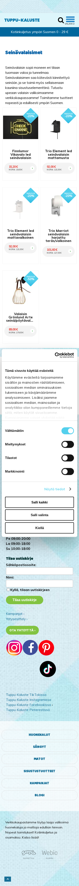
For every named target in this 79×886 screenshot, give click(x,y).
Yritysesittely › (16, 619)
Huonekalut (39, 735)
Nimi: (10, 577)
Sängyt (39, 747)
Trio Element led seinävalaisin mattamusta (58, 154)
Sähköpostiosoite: (21, 565)
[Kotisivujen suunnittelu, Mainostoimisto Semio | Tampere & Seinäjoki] (30, 858)
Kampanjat (39, 783)
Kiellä (39, 528)
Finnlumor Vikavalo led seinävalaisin (20, 154)
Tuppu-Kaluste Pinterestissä (28, 710)
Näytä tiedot (54, 489)
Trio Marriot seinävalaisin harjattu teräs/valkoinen (58, 235)
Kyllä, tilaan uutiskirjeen (30, 590)
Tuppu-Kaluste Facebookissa (28, 705)
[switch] (67, 444)
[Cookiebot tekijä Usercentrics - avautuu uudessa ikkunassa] (56, 355)
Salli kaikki (39, 502)
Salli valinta (39, 515)
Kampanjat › (15, 614)
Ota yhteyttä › (22, 630)
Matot (39, 759)
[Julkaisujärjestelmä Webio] (48, 858)
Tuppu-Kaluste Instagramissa (28, 700)
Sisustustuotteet (39, 771)
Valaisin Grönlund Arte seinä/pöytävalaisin (20, 317)
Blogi (40, 795)
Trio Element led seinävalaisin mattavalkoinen (20, 234)
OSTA (31, 163)
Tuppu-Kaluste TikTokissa (26, 695)
